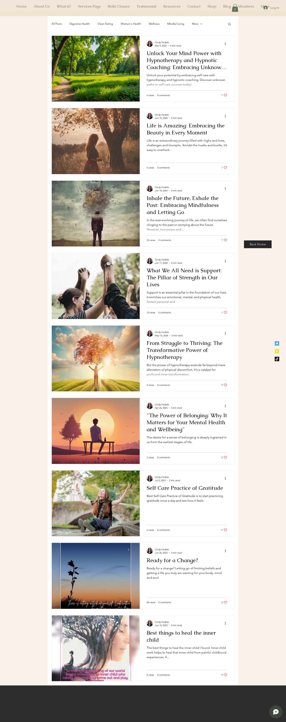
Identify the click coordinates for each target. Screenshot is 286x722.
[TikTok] (277, 359)
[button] (235, 8)
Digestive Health (80, 23)
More (195, 23)
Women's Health (131, 23)
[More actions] (226, 43)
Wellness (154, 23)
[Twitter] (277, 343)
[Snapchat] (277, 351)
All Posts (57, 23)
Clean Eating (105, 23)
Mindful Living (175, 23)
